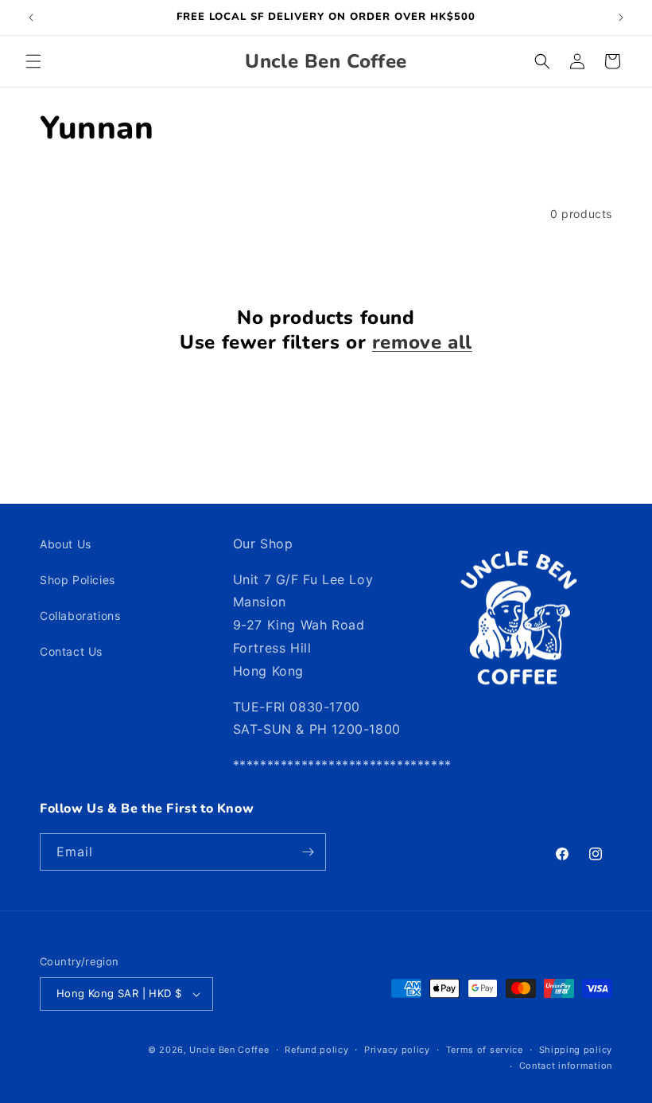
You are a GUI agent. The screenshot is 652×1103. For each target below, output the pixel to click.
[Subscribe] (307, 852)
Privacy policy (397, 1049)
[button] (33, 61)
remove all (422, 342)
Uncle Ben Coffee (229, 1049)
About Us (65, 544)
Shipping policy (576, 1049)
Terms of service (484, 1049)
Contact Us (71, 651)
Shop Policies (77, 580)
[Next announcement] (620, 17)
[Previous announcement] (31, 17)
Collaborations (80, 615)
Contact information (565, 1065)
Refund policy (316, 1049)
